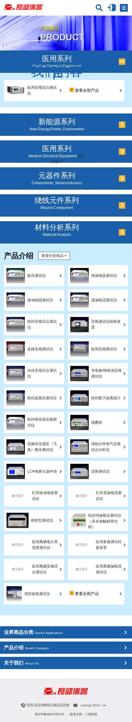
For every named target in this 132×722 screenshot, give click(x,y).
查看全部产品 (86, 90)
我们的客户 (57, 74)
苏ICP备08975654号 (49, 714)
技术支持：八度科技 (83, 714)
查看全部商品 (54, 256)
